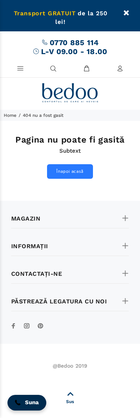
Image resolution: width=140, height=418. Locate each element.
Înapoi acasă (69, 171)
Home (10, 115)
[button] (26, 403)
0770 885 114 (74, 42)
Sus (70, 401)
